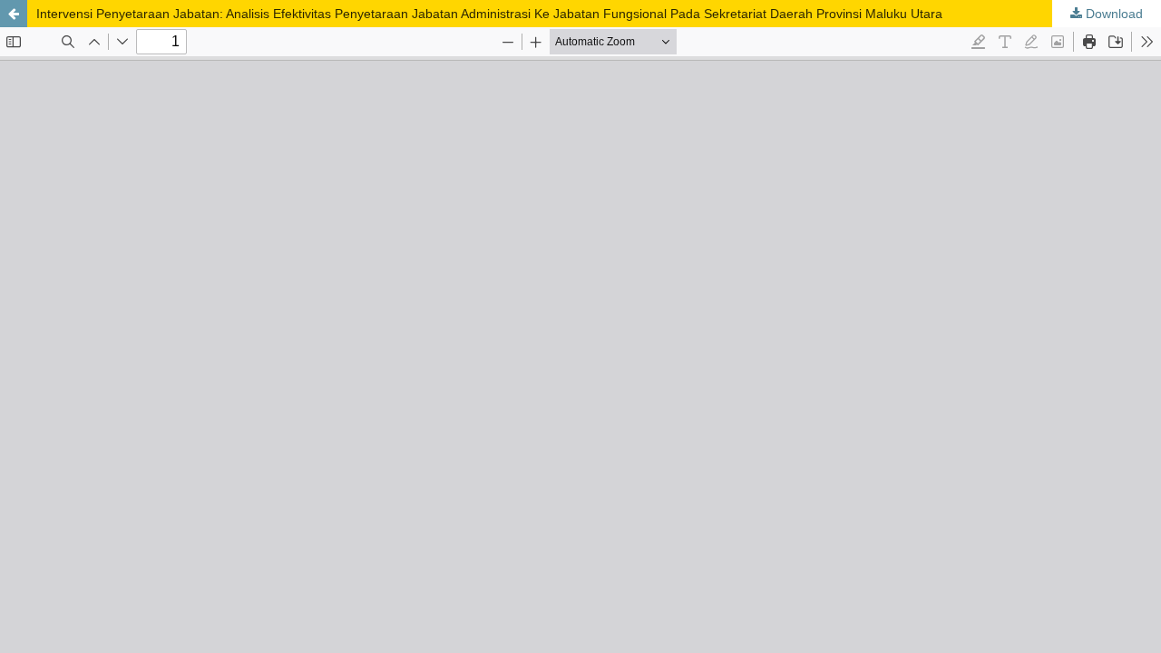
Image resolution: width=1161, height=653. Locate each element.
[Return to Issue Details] (13, 13)
